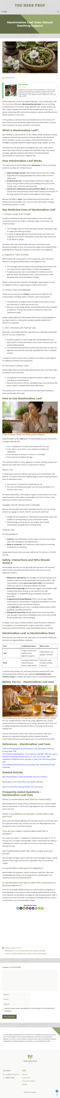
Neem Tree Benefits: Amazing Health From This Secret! (22, 787)
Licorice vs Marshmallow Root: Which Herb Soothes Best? (26, 953)
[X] (21, 908)
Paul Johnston (23, 85)
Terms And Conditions (28, 1081)
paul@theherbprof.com (12, 1074)
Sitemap (24, 1084)
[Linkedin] (27, 908)
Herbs (7, 948)
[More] (42, 908)
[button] (58, 11)
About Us (25, 1074)
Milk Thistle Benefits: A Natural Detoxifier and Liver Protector (24, 777)
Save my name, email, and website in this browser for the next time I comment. (29, 1009)
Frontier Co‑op (49, 497)
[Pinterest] (30, 908)
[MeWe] (33, 908)
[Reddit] (24, 908)
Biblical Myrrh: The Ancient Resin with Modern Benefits (22, 782)
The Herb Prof (30, 5)
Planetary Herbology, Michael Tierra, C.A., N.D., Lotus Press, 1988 (26, 757)
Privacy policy (26, 1078)
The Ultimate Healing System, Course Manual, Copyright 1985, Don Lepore (29, 754)
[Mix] (36, 908)
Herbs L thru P (15, 948)
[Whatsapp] (39, 908)
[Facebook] (17, 908)
